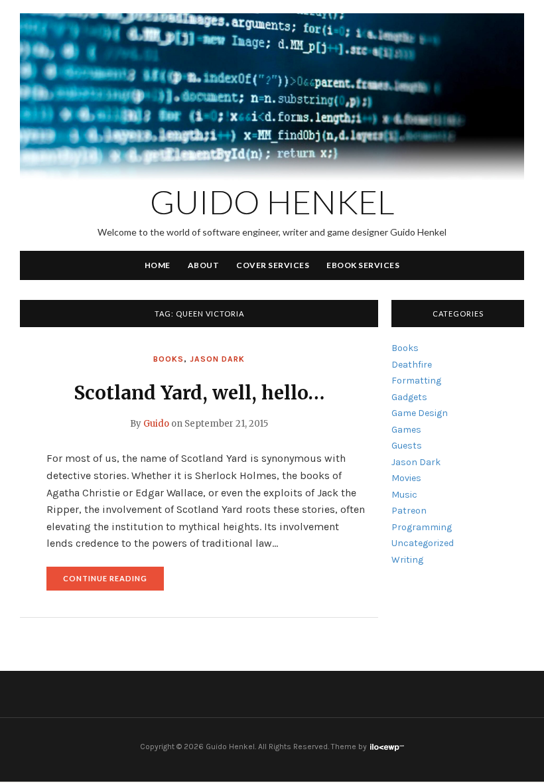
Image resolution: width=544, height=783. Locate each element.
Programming (421, 527)
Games (406, 429)
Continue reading (113, 582)
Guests (406, 445)
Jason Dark (217, 359)
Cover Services (272, 265)
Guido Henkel (272, 202)
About (204, 265)
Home (157, 265)
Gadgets (409, 397)
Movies (406, 478)
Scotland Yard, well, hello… (199, 393)
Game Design (419, 413)
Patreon (409, 510)
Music (404, 494)
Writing (407, 559)
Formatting (416, 380)
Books (168, 359)
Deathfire (411, 364)
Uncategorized (422, 543)
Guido (156, 423)
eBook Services (362, 265)
